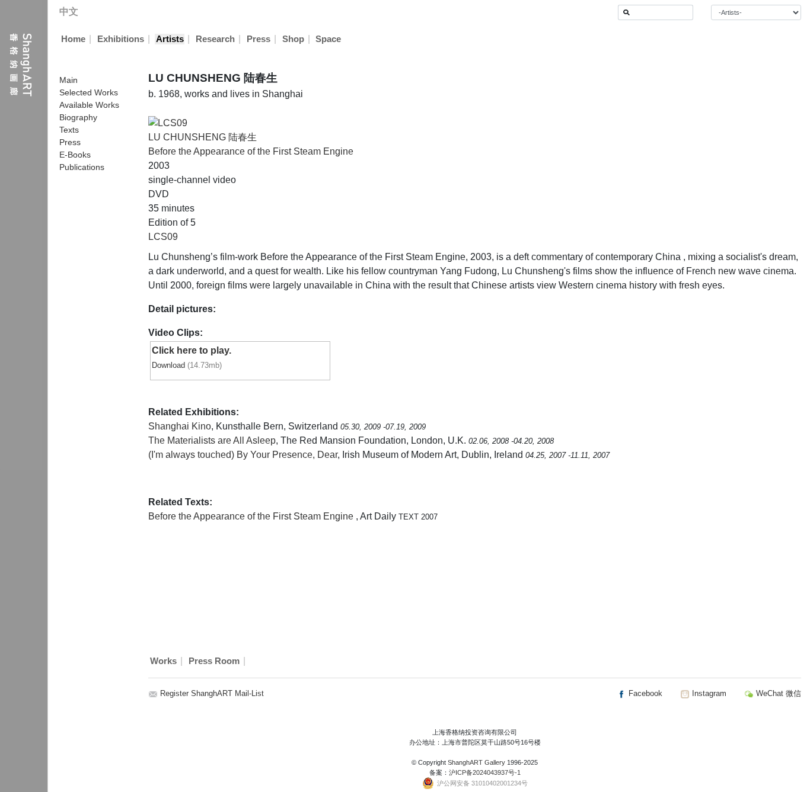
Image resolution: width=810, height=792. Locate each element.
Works (163, 661)
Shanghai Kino (179, 426)
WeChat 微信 (777, 693)
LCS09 (163, 237)
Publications (81, 167)
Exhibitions (120, 39)
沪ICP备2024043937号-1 (485, 772)
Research (215, 39)
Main (68, 80)
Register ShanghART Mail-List (212, 693)
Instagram (708, 693)
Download (168, 365)
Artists (170, 39)
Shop (293, 39)
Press (258, 39)
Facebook (644, 693)
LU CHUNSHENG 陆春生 (202, 137)
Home (73, 39)
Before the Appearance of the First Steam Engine (250, 151)
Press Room (214, 661)
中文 (68, 12)
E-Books (75, 154)
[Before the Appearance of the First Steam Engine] (167, 122)
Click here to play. (191, 350)
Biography (78, 117)
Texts (69, 129)
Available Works (89, 105)
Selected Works (88, 92)
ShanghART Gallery (476, 762)
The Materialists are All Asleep (212, 440)
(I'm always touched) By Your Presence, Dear (242, 455)
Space (328, 39)
